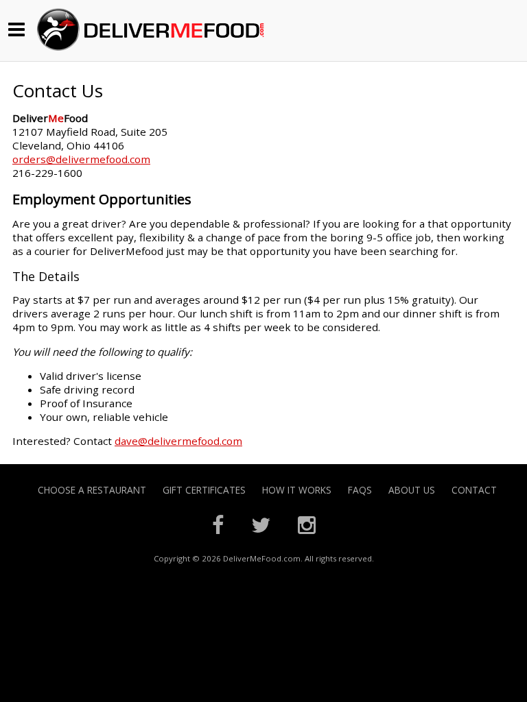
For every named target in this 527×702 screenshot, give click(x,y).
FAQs (360, 489)
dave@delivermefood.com (178, 441)
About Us (411, 489)
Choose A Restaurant (92, 489)
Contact (474, 489)
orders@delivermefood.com (81, 159)
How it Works (296, 489)
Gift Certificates (204, 489)
